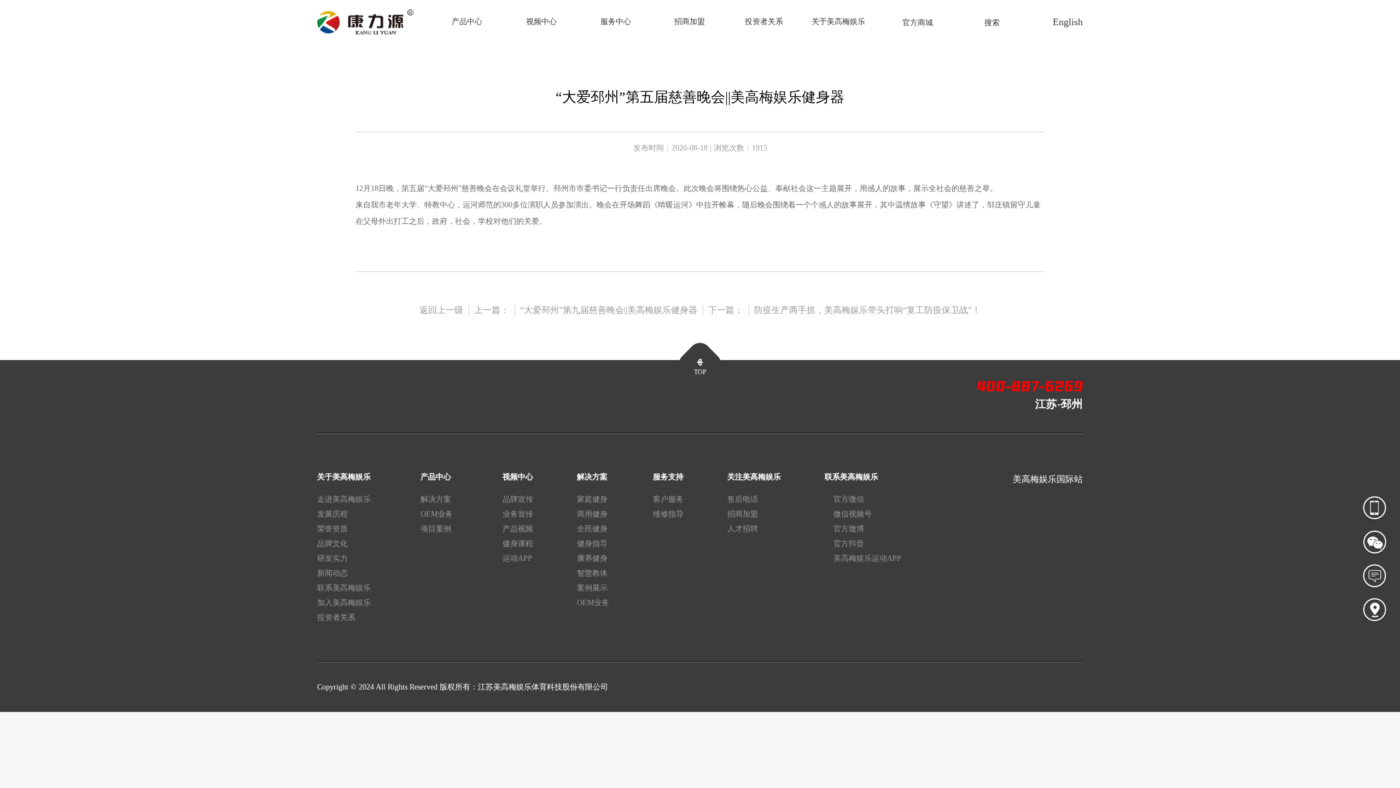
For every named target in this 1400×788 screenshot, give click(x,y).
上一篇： (491, 310)
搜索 (992, 23)
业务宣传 (518, 514)
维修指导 (668, 514)
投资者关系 (764, 22)
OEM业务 (437, 514)
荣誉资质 (332, 529)
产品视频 (518, 529)
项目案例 (436, 529)
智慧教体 (592, 573)
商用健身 (592, 514)
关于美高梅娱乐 (838, 22)
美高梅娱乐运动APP (867, 558)
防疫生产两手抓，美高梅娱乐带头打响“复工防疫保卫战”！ (867, 310)
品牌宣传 (518, 499)
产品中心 (467, 22)
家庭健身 (592, 499)
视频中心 (541, 22)
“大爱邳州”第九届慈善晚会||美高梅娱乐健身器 (608, 310)
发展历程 (332, 514)
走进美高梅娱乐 (344, 499)
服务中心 (615, 22)
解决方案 (436, 499)
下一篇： (725, 310)
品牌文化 (332, 544)
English (1068, 21)
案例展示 (592, 588)
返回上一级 (441, 310)
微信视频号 (852, 514)
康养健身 (592, 558)
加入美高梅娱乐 (344, 603)
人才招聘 (742, 529)
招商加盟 (689, 22)
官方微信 (848, 499)
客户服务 (668, 499)
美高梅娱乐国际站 (1048, 479)
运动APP (517, 558)
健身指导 (592, 544)
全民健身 (592, 529)
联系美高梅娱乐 (344, 588)
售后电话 (742, 499)
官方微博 (848, 529)
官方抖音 (848, 544)
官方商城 (917, 23)
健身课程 (518, 544)
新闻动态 (332, 573)
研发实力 (332, 558)
